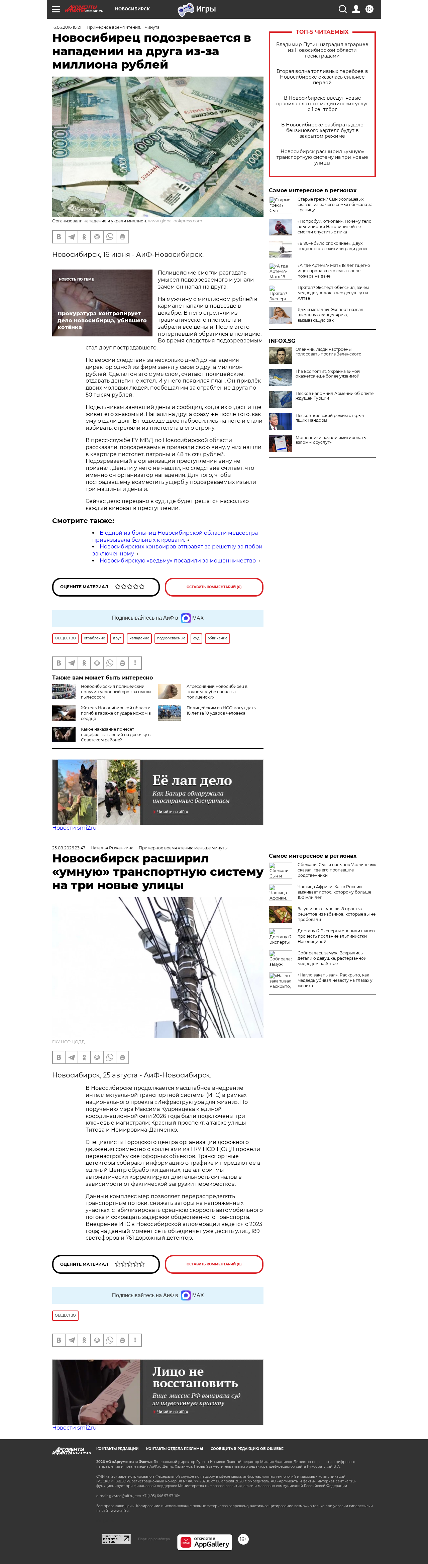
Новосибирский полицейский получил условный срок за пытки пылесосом (116, 692)
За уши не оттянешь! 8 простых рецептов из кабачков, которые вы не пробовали (337, 914)
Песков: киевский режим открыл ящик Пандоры (330, 418)
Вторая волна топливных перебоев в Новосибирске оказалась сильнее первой (322, 77)
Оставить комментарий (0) (214, 587)
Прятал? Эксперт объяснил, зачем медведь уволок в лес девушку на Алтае (333, 293)
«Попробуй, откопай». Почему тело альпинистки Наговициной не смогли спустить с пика (334, 226)
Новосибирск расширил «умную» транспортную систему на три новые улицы (322, 157)
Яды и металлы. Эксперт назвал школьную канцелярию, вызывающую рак (330, 315)
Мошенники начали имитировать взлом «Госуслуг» (331, 440)
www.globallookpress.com (175, 220)
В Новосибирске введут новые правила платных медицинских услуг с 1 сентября (322, 103)
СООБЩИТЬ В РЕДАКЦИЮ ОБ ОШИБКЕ (247, 1449)
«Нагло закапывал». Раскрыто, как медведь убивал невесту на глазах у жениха (335, 980)
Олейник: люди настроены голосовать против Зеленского (328, 351)
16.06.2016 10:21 (66, 27)
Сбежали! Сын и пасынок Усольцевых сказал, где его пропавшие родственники (337, 870)
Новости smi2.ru (74, 828)
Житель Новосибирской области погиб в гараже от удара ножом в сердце (116, 713)
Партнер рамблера (154, 1539)
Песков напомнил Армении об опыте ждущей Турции (334, 396)
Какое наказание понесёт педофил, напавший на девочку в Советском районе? (115, 734)
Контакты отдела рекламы (174, 1449)
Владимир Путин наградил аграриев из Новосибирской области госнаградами (322, 50)
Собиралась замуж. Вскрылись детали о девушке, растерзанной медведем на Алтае (332, 958)
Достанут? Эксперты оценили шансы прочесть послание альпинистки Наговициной (336, 936)
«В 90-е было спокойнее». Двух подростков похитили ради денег (333, 246)
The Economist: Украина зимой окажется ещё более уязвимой (328, 374)
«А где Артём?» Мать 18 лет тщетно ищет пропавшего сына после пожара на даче (334, 271)
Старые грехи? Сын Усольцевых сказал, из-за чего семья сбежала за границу (335, 204)
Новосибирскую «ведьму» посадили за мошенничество (178, 560)
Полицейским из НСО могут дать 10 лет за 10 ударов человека (221, 710)
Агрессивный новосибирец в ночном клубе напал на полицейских (217, 692)
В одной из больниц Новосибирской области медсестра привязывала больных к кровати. (175, 536)
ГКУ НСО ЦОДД (68, 1041)
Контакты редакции (117, 1449)
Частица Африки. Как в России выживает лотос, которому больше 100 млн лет (334, 892)
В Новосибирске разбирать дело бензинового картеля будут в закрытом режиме (322, 130)
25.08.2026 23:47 (68, 847)
